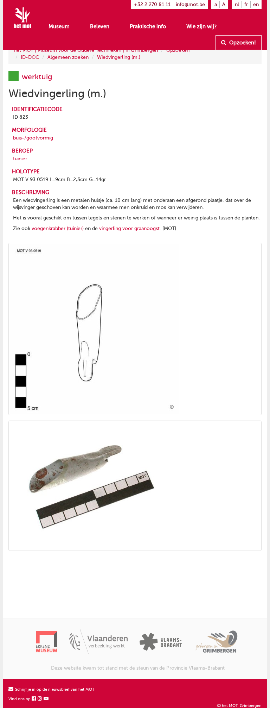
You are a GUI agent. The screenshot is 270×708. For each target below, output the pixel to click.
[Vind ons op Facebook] (34, 699)
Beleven (99, 26)
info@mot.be (190, 4)
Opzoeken (177, 50)
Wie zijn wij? (201, 26)
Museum (59, 26)
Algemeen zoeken (68, 57)
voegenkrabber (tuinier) (58, 228)
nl (237, 4)
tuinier (20, 158)
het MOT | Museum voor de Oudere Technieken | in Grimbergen (86, 50)
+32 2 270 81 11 (152, 4)
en (256, 4)
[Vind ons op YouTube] (46, 699)
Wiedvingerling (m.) (118, 57)
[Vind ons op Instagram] (40, 699)
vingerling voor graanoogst (129, 228)
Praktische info (148, 26)
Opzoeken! (242, 42)
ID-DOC (30, 57)
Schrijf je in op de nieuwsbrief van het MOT (54, 689)
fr (246, 4)
